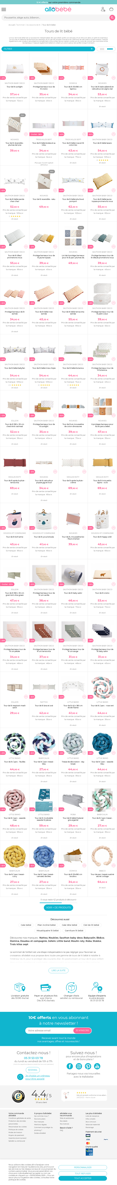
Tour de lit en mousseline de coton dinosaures (73, 425)
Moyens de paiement (16, 1135)
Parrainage (90, 1127)
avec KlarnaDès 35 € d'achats (45, 998)
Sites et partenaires (67, 1118)
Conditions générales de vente (20, 1118)
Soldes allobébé (40, 1133)
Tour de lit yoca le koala (44, 537)
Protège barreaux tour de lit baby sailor (102, 650)
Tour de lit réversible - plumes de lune (15, 144)
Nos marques (39, 1122)
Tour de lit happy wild (102, 537)
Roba (89, 941)
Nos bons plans (39, 1119)
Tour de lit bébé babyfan (14, 368)
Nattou (43, 937)
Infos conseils (90, 1119)
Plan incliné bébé (47, 925)
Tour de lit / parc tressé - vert (102, 819)
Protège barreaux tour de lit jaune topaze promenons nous (44, 257)
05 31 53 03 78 (97, 1000)
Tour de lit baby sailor (73, 593)
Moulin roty (78, 941)
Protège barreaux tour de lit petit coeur (102, 313)
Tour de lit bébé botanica (73, 368)
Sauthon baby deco (71, 937)
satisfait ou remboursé (71, 996)
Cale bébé (26, 925)
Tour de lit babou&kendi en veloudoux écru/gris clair (102, 88)
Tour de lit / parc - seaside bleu (102, 763)
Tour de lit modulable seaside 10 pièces (44, 819)
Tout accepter (82, 1178)
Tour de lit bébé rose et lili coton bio (73, 144)
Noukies (53, 937)
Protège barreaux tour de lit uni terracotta (44, 650)
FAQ (61, 1130)
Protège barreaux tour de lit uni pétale (15, 650)
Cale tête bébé (69, 925)
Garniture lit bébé (74, 930)
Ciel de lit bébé (91, 925)
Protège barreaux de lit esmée (15, 313)
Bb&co (100, 937)
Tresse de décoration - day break (73, 763)
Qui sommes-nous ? (41, 1116)
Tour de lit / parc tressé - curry (14, 875)
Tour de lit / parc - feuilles (14, 762)
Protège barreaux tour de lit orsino (44, 88)
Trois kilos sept (19, 944)
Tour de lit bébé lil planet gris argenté (73, 819)
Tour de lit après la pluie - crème (73, 481)
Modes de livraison (15, 1132)
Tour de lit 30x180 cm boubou (73, 875)
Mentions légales (40, 1125)
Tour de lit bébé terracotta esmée (73, 313)
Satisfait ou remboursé (17, 1141)
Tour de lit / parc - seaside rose (14, 819)
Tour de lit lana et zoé (44, 706)
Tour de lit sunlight (15, 87)
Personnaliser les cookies (18, 1127)
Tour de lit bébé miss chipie (44, 368)
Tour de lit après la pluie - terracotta (14, 481)
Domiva (14, 941)
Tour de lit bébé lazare (102, 143)
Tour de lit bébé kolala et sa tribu (43, 144)
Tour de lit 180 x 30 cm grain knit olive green (14, 594)
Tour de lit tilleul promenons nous (14, 256)
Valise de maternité (93, 1125)
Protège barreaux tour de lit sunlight (44, 425)
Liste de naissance (92, 1116)
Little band (63, 941)
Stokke (97, 941)
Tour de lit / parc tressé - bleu (44, 763)
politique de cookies (17, 1180)
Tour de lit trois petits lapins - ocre (102, 481)
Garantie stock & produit (17, 1138)
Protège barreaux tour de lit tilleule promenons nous (102, 256)
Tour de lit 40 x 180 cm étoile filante (73, 707)
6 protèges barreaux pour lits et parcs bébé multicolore (102, 426)
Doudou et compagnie (33, 941)
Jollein (52, 941)
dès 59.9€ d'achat (20, 996)
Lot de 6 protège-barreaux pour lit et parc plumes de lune (73, 257)
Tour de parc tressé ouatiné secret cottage (102, 875)
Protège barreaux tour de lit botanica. (102, 369)
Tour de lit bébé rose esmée (44, 313)
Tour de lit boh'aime (14, 537)
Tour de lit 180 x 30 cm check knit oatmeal (14, 425)
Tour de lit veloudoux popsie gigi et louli (44, 481)
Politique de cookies (16, 1130)
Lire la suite (58, 970)
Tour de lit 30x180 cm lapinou (73, 88)
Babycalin (89, 937)
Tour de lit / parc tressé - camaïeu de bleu (44, 875)
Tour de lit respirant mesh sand (15, 707)
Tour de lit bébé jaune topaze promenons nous (102, 200)
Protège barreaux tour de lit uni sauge (73, 650)
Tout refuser (83, 1173)
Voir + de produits (58, 907)
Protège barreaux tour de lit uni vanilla (44, 594)
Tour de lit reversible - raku (44, 199)
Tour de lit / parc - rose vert (102, 706)
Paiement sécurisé (93, 1132)
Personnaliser (82, 1167)
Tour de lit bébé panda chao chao (14, 200)
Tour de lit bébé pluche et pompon (73, 200)
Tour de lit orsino (102, 593)
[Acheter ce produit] (26, 78)
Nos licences (64, 1124)
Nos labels (63, 1121)
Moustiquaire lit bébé (48, 930)
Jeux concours (91, 1122)
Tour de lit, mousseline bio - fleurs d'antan (73, 538)
